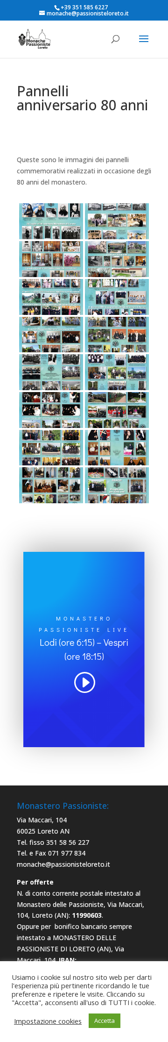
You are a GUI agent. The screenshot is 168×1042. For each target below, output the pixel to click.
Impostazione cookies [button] (48, 1021)
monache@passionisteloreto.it (63, 864)
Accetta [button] (104, 1020)
